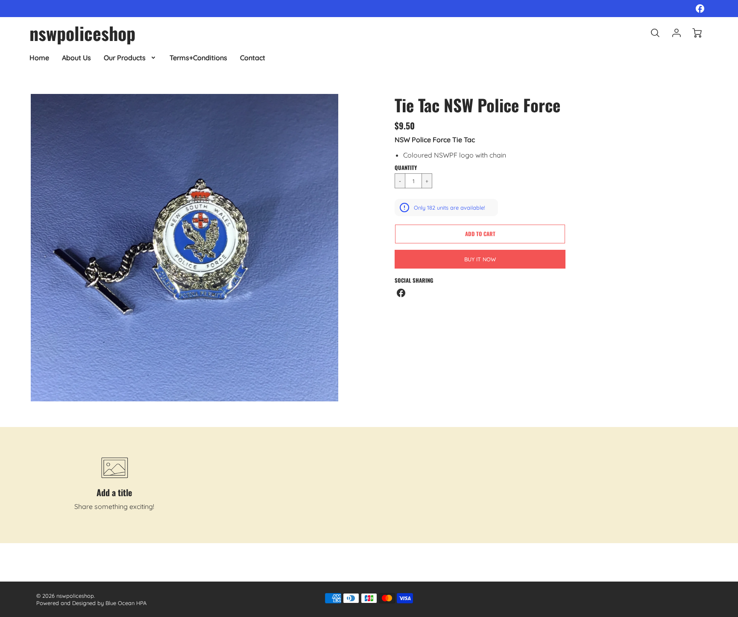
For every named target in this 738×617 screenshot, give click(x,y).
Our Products (125, 57)
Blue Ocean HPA (125, 602)
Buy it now (480, 259)
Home (39, 57)
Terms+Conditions (198, 57)
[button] (480, 234)
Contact (252, 57)
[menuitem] (39, 57)
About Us (76, 57)
